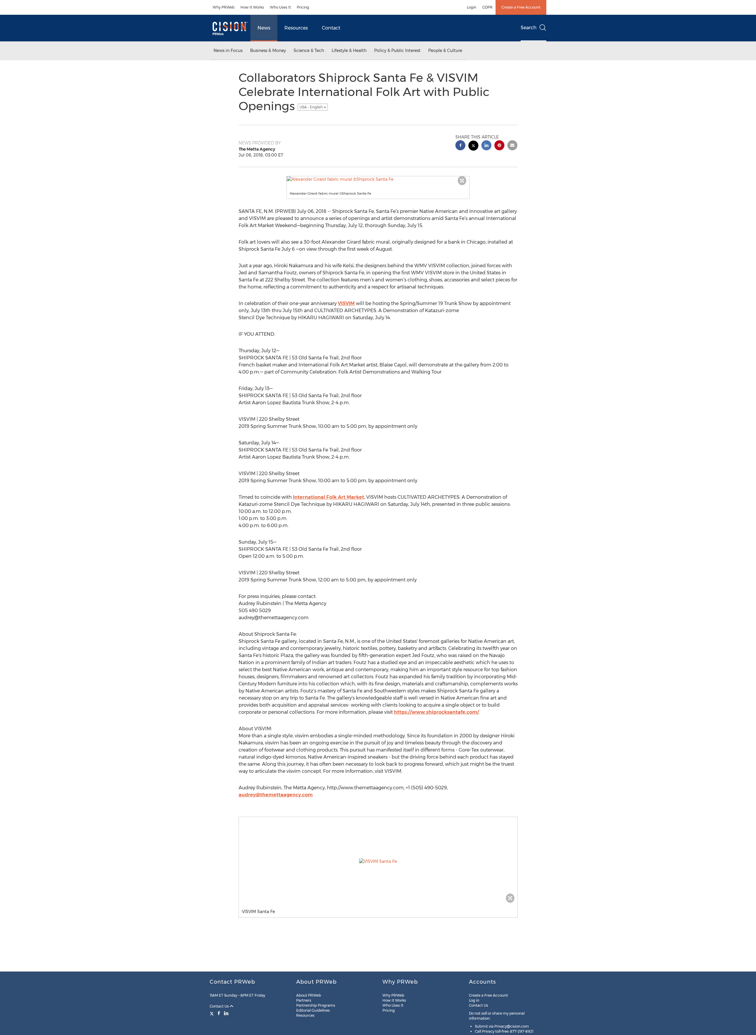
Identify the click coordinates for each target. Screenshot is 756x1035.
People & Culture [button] (445, 50)
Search (529, 27)
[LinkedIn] (226, 1013)
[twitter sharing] (473, 146)
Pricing (303, 7)
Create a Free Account (520, 7)
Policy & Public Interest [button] (397, 50)
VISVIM (346, 303)
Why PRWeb (223, 7)
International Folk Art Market (328, 497)
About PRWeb (308, 995)
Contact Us (220, 1006)
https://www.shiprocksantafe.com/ (436, 712)
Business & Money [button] (268, 50)
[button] (378, 179)
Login (471, 7)
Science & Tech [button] (309, 50)
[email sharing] (512, 146)
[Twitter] (212, 1013)
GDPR (487, 7)
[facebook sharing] (460, 146)
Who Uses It (280, 7)
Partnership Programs (315, 1005)
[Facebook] (218, 1013)
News (264, 28)
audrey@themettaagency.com (276, 795)
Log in (474, 1000)
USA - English (311, 107)
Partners (303, 1000)
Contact (331, 28)
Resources (296, 28)
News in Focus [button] (228, 50)
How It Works (252, 7)
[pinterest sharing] (499, 146)
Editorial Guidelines (313, 1010)
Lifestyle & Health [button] (349, 50)
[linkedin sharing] (486, 146)
